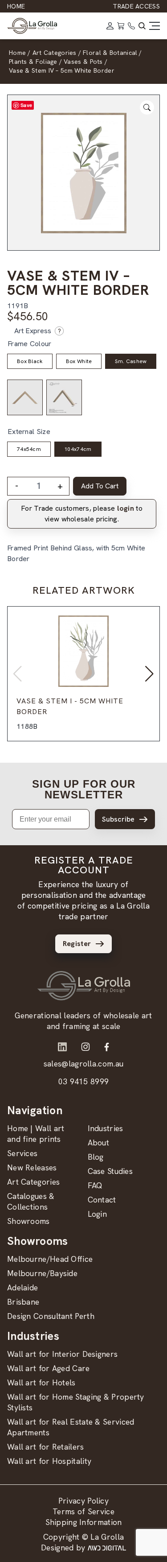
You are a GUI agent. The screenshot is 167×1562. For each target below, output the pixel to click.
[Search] (142, 25)
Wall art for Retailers (45, 1447)
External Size (29, 431)
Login (97, 1214)
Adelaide (22, 1287)
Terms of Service (83, 1511)
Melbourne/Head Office (50, 1259)
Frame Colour (30, 343)
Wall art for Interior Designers (62, 1354)
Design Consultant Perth (50, 1316)
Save (26, 105)
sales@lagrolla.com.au (83, 1063)
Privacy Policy (83, 1501)
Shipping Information (83, 1522)
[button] (149, 674)
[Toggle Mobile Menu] (154, 26)
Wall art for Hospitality (49, 1461)
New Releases (32, 1167)
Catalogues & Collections (31, 1201)
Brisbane (23, 1302)
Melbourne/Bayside (42, 1273)
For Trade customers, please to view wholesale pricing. (82, 514)
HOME (16, 6)
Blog (96, 1157)
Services (22, 1153)
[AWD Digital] (107, 1548)
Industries (105, 1128)
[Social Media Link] (62, 1046)
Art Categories (33, 1182)
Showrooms (28, 1221)
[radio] (30, 361)
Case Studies (110, 1171)
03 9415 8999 (83, 1081)
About (99, 1142)
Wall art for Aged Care (48, 1368)
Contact (102, 1199)
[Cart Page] (120, 25)
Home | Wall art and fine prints (36, 1133)
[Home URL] (83, 985)
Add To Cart (99, 486)
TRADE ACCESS (136, 6)
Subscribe (118, 819)
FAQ (95, 1185)
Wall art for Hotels (41, 1382)
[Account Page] (110, 25)
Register (77, 943)
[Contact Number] (131, 25)
